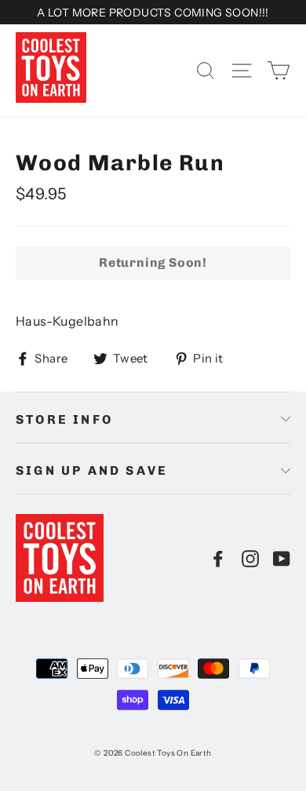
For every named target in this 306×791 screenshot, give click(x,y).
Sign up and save (92, 470)
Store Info (64, 419)
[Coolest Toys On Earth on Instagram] (250, 558)
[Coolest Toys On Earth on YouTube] (281, 558)
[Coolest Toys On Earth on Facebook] (218, 558)
